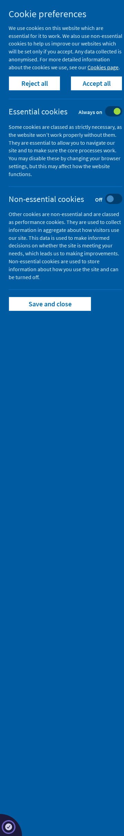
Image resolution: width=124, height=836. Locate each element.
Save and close (50, 303)
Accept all (97, 83)
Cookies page (102, 67)
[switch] (71, 112)
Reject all (34, 83)
